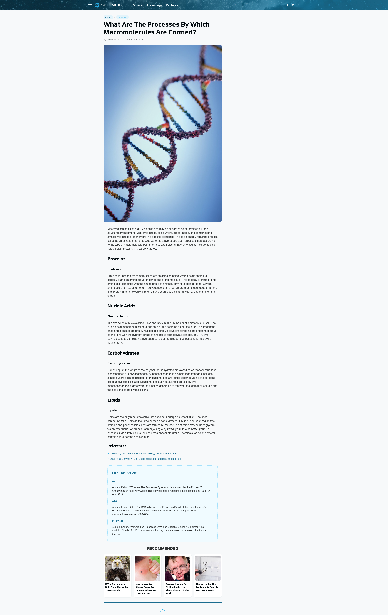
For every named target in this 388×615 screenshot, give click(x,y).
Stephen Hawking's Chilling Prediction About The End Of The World (177, 589)
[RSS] (298, 5)
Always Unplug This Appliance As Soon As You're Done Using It (207, 587)
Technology (154, 5)
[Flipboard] (293, 5)
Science (138, 5)
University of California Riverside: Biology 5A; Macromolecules (144, 453)
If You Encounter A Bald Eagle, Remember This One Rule (117, 587)
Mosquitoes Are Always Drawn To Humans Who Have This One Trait (145, 589)
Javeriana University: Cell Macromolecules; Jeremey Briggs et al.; (145, 459)
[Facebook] (288, 5)
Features (172, 5)
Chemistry (122, 17)
